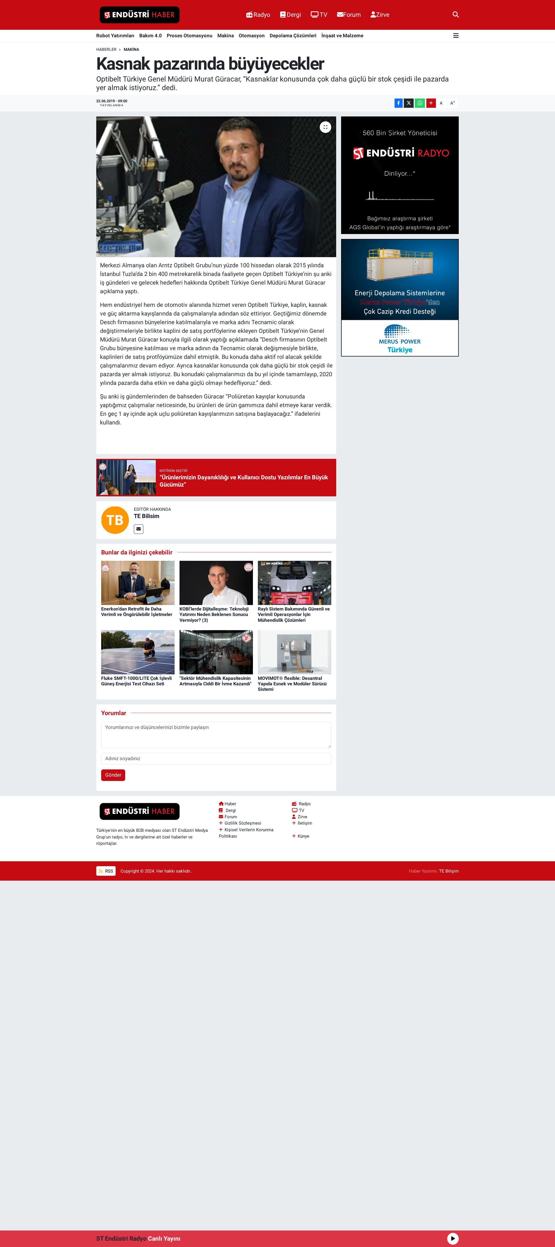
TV (323, 14)
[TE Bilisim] (115, 519)
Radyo (262, 14)
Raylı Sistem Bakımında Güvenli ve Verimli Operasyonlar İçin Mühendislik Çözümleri (294, 614)
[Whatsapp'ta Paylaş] (420, 103)
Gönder (113, 775)
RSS (108, 871)
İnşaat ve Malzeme (342, 35)
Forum (352, 14)
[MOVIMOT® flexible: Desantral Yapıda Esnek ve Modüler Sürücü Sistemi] (294, 652)
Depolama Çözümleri (293, 35)
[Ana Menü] (456, 36)
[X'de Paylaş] (409, 103)
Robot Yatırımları (115, 35)
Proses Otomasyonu (189, 35)
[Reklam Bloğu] (400, 175)
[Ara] (456, 15)
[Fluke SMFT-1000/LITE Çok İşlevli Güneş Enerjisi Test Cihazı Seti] (138, 652)
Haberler (106, 49)
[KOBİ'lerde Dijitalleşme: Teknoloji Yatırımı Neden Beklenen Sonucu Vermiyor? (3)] (216, 582)
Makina (225, 35)
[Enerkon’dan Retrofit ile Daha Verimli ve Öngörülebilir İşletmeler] (138, 582)
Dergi (294, 14)
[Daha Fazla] (431, 103)
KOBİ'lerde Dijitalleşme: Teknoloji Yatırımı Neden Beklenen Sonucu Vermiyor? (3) (214, 614)
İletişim (305, 823)
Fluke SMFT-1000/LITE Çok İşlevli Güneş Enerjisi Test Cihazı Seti (136, 681)
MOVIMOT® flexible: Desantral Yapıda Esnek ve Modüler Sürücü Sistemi (292, 684)
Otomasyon (252, 35)
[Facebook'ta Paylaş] (399, 103)
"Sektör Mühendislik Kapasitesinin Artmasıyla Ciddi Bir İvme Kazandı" (215, 681)
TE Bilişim (449, 871)
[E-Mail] (138, 529)
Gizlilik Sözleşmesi (243, 823)
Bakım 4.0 (150, 35)
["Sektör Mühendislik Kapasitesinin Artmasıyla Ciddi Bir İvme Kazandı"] (216, 652)
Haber (230, 803)
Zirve (382, 14)
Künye (303, 836)
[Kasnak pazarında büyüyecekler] (216, 186)
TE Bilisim (146, 516)
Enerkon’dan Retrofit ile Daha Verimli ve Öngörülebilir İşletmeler (136, 611)
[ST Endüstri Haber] (139, 15)
